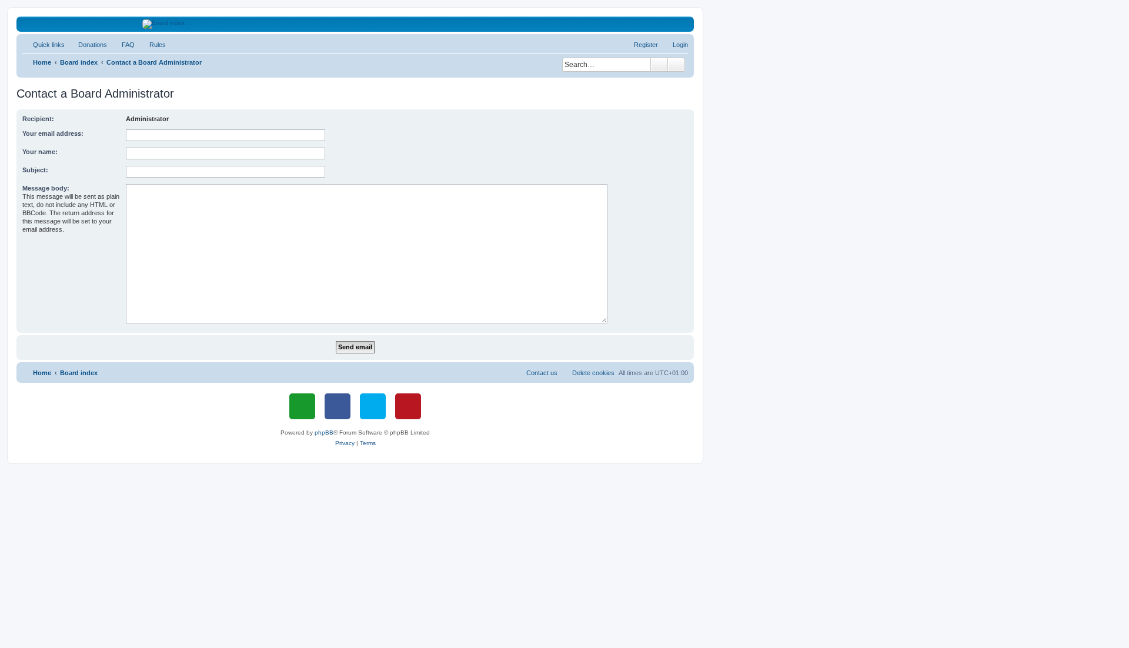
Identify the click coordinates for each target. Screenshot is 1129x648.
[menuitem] (87, 45)
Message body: (45, 188)
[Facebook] (337, 406)
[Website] (302, 406)
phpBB (324, 432)
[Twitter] (373, 406)
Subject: (35, 169)
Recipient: (38, 118)
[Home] (355, 24)
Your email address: (52, 133)
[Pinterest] (408, 406)
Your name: (40, 151)
